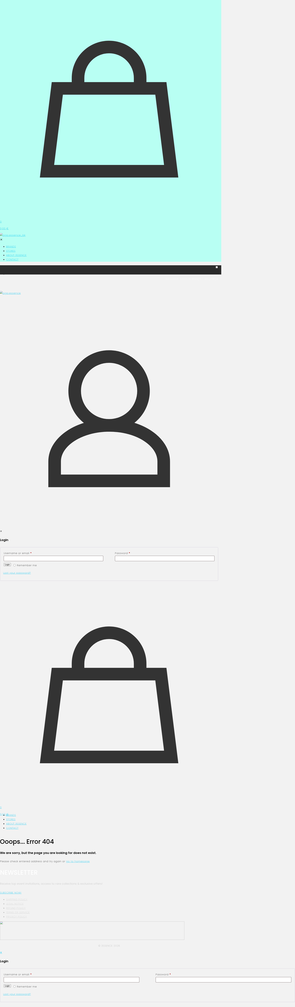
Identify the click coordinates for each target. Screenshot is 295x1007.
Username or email (18, 553)
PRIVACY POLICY (16, 916)
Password (122, 553)
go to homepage (78, 861)
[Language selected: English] (109, 270)
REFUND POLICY (16, 908)
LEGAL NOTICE (15, 904)
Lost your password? (17, 573)
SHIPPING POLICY (17, 899)
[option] (112, 274)
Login (7, 564)
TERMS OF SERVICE (18, 912)
